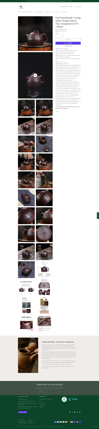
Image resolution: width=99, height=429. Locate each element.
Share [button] (58, 111)
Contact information (57, 426)
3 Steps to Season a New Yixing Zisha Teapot (26, 401)
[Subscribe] (58, 391)
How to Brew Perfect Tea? (23, 399)
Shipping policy (50, 426)
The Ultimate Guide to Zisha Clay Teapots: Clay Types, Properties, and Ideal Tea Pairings (28, 407)
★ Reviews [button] (97, 215)
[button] (27, 12)
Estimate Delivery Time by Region (45, 399)
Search (40, 401)
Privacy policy (38, 426)
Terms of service (44, 426)
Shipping (57, 31)
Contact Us (41, 407)
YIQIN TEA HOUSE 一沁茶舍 (25, 426)
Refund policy (33, 426)
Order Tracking (42, 405)
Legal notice (63, 426)
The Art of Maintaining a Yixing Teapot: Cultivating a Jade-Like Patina (27, 404)
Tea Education (42, 403)
